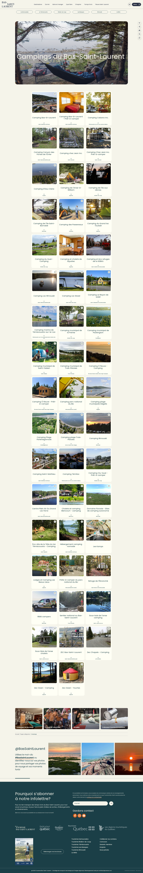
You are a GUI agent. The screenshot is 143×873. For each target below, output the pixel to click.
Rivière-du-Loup (62, 12)
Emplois (102, 847)
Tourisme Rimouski (78, 850)
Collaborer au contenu (108, 839)
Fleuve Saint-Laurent (102, 4)
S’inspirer (78, 4)
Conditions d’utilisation (130, 870)
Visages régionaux (79, 870)
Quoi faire (69, 4)
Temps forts (88, 4)
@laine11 (65, 760)
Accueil (17, 734)
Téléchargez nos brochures (52, 852)
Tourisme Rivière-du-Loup (81, 842)
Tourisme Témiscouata (80, 844)
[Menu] (136, 4)
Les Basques (81, 12)
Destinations (38, 4)
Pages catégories (25, 734)
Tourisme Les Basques (80, 847)
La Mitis (118, 12)
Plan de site (138, 870)
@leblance (98, 760)
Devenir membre (106, 844)
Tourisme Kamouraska (80, 839)
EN (129, 4)
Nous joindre (104, 850)
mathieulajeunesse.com (105, 870)
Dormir (47, 4)
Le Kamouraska (24, 12)
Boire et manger (58, 4)
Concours (103, 842)
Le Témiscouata (43, 12)
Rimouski (99, 12)
